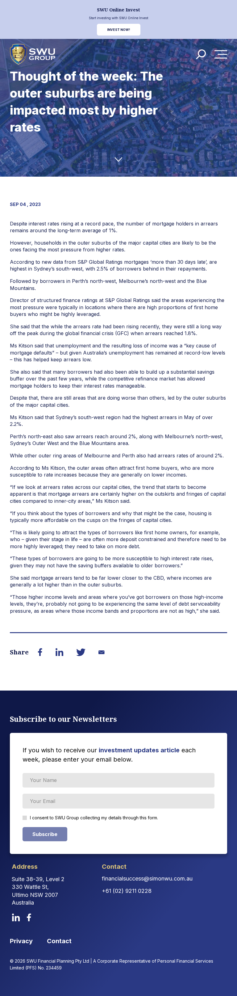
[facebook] (29, 917)
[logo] (32, 54)
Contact (59, 941)
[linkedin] (16, 917)
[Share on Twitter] (81, 652)
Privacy (21, 941)
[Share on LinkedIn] (59, 652)
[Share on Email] (101, 652)
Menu (222, 54)
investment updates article (139, 750)
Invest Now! (118, 30)
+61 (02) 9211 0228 (127, 891)
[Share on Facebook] (40, 652)
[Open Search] (201, 54)
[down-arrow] (118, 159)
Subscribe (44, 834)
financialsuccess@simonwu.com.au (147, 878)
